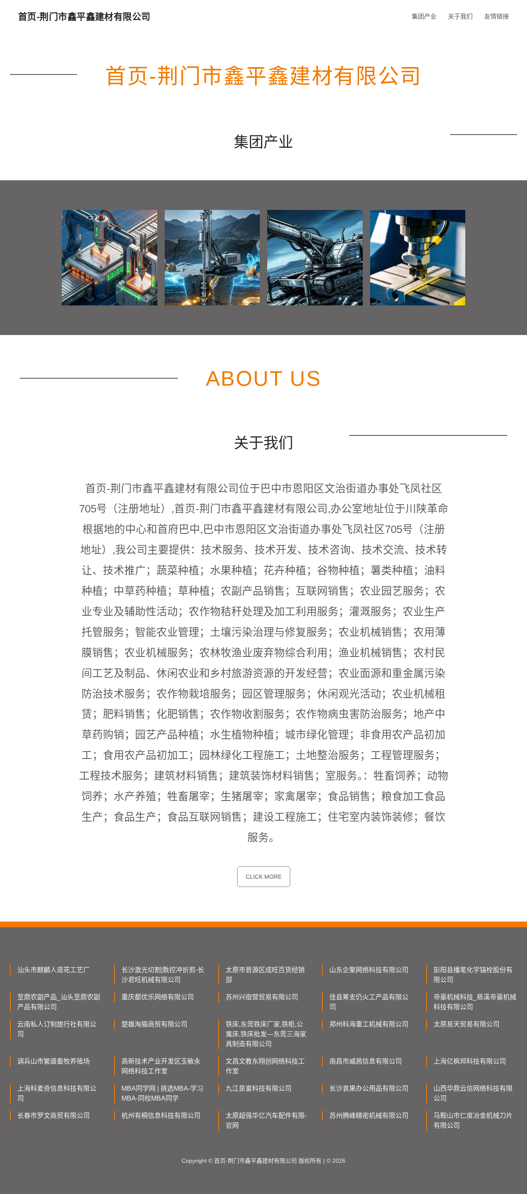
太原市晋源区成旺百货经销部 (265, 974)
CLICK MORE (264, 876)
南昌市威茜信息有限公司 (365, 1061)
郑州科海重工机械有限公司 (368, 1024)
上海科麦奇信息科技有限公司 (56, 1093)
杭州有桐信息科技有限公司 (161, 1115)
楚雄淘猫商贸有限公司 (154, 1024)
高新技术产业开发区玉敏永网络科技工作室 (161, 1066)
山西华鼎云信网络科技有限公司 (473, 1093)
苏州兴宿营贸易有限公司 (262, 997)
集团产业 (424, 16)
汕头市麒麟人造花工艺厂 (53, 969)
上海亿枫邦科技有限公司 (470, 1061)
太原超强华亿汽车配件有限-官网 (266, 1120)
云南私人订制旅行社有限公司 (56, 1029)
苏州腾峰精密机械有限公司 (368, 1115)
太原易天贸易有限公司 (466, 1024)
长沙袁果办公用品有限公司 (368, 1088)
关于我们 (460, 16)
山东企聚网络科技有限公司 (368, 969)
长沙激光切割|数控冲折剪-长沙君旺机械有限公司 (162, 974)
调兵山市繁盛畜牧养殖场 (53, 1061)
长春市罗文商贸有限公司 (53, 1115)
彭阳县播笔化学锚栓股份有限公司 (473, 974)
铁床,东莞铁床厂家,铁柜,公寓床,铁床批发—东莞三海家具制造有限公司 (266, 1034)
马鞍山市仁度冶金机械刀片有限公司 (473, 1120)
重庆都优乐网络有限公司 (157, 997)
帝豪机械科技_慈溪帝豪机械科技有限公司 (475, 1002)
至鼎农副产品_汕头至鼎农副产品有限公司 (58, 1002)
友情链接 (496, 16)
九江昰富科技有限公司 (258, 1088)
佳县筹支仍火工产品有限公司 (368, 1002)
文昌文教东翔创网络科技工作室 (265, 1066)
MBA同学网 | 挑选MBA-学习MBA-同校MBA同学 (162, 1093)
